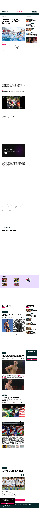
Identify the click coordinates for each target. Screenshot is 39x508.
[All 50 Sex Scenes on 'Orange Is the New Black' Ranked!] (28, 336)
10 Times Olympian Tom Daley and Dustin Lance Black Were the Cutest (22, 298)
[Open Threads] (5, 11)
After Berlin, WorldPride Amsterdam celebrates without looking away (33, 26)
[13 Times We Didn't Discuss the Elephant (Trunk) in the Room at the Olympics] (13, 423)
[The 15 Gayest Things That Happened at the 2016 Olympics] (4, 292)
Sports (4, 365)
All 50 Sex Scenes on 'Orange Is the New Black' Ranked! (33, 337)
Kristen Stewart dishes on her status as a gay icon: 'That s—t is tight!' (33, 22)
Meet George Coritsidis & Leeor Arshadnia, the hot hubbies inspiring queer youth (34, 31)
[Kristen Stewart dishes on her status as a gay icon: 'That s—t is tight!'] (28, 20)
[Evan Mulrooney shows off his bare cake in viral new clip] (28, 33)
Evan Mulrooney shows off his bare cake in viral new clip (34, 34)
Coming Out (5, 324)
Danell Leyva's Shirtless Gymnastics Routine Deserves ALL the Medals (13, 368)
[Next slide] (22, 442)
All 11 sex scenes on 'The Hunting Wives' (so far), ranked (34, 341)
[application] (31, 40)
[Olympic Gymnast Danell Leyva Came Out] (13, 338)
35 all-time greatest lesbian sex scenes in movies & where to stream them (34, 329)
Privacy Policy (3, 500)
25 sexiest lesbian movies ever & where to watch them (34, 324)
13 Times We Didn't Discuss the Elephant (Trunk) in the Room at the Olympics (13, 411)
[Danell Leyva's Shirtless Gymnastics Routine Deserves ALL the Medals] (13, 379)
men (2, 90)
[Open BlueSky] (4, 11)
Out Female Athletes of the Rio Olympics (22, 291)
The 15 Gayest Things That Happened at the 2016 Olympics (10, 292)
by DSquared (3, 179)
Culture (32, 23)
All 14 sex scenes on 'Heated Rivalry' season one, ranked (34, 333)
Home (2, 16)
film (32, 19)
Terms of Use (7, 500)
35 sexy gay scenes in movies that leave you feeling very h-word (33, 347)
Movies (32, 321)
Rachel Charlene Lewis (5, 487)
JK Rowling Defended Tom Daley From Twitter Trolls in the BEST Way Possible (10, 298)
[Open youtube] (9, 11)
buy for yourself (4, 173)
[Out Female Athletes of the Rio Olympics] (16, 292)
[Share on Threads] (7, 239)
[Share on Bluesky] (9, 239)
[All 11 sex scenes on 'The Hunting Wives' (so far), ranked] (28, 340)
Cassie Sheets (6, 41)
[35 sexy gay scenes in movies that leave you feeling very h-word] (28, 345)
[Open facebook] (2, 11)
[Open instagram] (7, 11)
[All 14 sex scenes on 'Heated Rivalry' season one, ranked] (28, 331)
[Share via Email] (6, 239)
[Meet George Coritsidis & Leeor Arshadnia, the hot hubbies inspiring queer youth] (28, 29)
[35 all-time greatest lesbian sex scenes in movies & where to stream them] (28, 327)
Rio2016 (5, 16)
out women (3, 87)
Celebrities (33, 28)
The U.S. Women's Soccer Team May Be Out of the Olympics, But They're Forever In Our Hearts (12, 484)
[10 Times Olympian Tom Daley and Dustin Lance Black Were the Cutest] (16, 297)
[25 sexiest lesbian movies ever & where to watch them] (28, 323)
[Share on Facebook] (4, 239)
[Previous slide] (3, 442)
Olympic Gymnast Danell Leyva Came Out (11, 327)
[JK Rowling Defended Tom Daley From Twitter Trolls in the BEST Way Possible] (4, 297)
